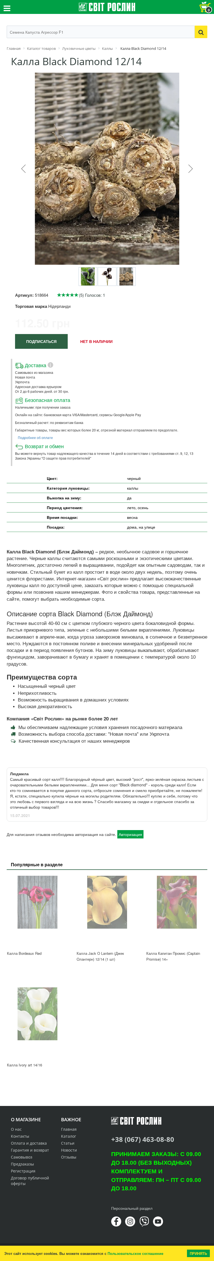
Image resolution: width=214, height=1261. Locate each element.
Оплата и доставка (29, 1143)
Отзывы (68, 1157)
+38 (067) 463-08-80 (142, 1139)
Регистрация (23, 1171)
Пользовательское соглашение (135, 1253)
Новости (69, 1150)
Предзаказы (22, 1164)
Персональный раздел (131, 1208)
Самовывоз (21, 1157)
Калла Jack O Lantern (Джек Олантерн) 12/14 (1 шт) (100, 956)
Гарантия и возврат (30, 1150)
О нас (16, 1129)
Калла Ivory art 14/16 (24, 1065)
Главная (69, 1129)
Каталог (68, 1136)
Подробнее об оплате (35, 437)
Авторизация (130, 834)
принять (198, 1253)
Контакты (20, 1136)
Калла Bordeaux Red (24, 953)
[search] (201, 32)
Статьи (67, 1143)
